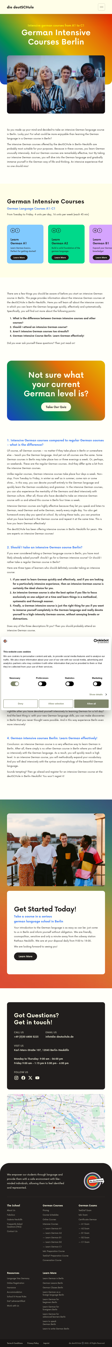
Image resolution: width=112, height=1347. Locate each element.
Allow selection (56, 703)
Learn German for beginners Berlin (51, 1300)
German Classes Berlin (53, 1287)
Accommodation (14, 1292)
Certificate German (88, 1219)
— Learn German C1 (52, 1246)
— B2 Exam (84, 1237)
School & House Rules (16, 1296)
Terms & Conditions (15, 1343)
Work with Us (13, 1305)
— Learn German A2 (52, 1233)
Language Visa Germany (18, 1278)
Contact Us (12, 1231)
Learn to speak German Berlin (49, 1322)
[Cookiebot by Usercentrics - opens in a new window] (96, 641)
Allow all (91, 703)
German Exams (88, 1205)
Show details (96, 694)
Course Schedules (50, 1214)
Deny (20, 703)
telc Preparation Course (54, 1251)
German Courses (53, 1205)
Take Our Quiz (56, 407)
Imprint (46, 1343)
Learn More (19, 257)
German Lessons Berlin (53, 1283)
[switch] (42, 683)
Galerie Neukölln (14, 1219)
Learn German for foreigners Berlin (51, 1308)
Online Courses (49, 1219)
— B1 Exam (84, 1233)
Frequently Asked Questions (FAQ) (14, 1225)
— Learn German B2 (52, 1242)
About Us (11, 1210)
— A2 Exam (84, 1228)
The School (13, 1205)
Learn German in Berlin (53, 1278)
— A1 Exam (84, 1224)
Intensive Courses (50, 1224)
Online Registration (15, 1283)
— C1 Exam (84, 1242)
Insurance (11, 1287)
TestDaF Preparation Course (55, 1255)
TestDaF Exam (85, 1210)
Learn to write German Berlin (56, 1328)
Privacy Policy (33, 1343)
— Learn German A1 (52, 1228)
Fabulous (11, 1214)
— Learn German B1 (52, 1237)
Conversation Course (52, 1260)
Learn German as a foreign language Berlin (53, 1293)
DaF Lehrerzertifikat (16, 1301)
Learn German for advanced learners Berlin (54, 1315)
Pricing (46, 1210)
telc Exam (83, 1214)
